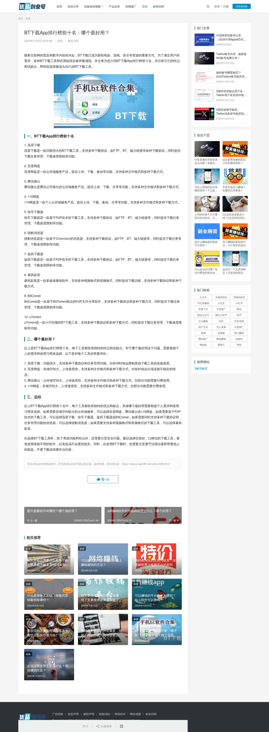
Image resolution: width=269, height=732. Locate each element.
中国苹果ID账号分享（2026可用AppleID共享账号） (231, 39)
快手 (239, 314)
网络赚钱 (221, 338)
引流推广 (221, 309)
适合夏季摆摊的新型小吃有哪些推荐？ (234, 161)
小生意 (221, 303)
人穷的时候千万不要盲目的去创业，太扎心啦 (206, 216)
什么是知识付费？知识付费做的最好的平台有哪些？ (206, 271)
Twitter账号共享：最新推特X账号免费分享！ (231, 56)
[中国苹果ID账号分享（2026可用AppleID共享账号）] (204, 36)
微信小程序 (221, 314)
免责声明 (73, 714)
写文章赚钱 (203, 303)
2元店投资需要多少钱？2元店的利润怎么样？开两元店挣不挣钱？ (235, 216)
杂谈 (144, 6)
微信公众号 (203, 314)
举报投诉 (119, 714)
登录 (217, 6)
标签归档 (158, 6)
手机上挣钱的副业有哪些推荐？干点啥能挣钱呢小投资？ (206, 188)
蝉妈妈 (203, 344)
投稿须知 (104, 714)
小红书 (239, 303)
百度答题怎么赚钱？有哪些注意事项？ (234, 188)
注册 (226, 6)
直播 (203, 332)
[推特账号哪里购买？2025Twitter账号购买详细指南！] (204, 73)
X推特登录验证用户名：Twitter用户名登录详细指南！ (231, 95)
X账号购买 (201, 368)
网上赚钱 (239, 332)
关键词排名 (239, 297)
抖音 (221, 321)
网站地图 (135, 714)
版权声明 (88, 714)
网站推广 (203, 338)
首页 (59, 6)
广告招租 (57, 714)
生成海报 (106, 726)
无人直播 (221, 327)
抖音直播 (239, 321)
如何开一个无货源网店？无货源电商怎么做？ (234, 271)
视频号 (221, 344)
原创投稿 (243, 6)
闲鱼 (239, 344)
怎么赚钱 (203, 321)
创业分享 (73, 6)
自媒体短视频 (92, 6)
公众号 (203, 297)
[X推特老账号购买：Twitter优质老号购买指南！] (204, 110)
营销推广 (130, 6)
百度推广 (239, 327)
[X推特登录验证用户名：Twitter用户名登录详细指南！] (204, 91)
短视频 (221, 332)
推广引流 (203, 327)
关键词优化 (221, 297)
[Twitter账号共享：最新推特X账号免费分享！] (204, 54)
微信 (239, 309)
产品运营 (114, 6)
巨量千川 (203, 309)
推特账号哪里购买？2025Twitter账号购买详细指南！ (231, 76)
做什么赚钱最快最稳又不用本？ (206, 243)
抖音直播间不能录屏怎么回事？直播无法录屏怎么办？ (206, 161)
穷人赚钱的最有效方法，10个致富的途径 (234, 243)
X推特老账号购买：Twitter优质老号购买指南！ (230, 113)
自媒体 (239, 338)
